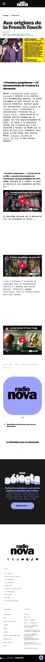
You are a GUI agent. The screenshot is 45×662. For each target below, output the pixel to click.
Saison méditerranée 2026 (12, 635)
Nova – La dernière (30, 623)
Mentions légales (29, 620)
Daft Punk (18, 130)
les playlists (9, 582)
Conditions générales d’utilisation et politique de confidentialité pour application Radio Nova (31, 637)
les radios (8, 573)
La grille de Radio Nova (13, 588)
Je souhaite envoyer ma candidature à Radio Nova (32, 630)
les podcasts (9, 579)
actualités (8, 585)
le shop (7, 597)
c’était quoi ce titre (12, 576)
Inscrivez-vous (21, 506)
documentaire (34, 364)
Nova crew (27, 617)
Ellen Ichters (30, 106)
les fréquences (10, 591)
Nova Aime (7, 614)
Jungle (6, 625)
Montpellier (7, 639)
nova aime (8, 594)
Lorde (5, 632)
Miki (5, 618)
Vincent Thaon (10, 109)
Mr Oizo (15, 138)
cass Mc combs (7, 364)
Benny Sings (7, 642)
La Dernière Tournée (30, 648)
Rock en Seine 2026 (10, 621)
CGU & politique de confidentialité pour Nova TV (32, 644)
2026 (5, 628)
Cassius (15, 135)
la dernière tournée (11, 600)
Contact (26, 614)
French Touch (7, 368)
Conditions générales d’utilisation (31, 626)
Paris (5, 646)
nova (22, 417)
